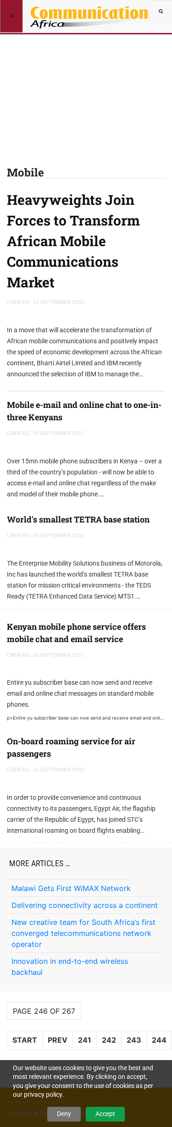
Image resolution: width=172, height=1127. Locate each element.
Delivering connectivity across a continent (84, 905)
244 (159, 1040)
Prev (57, 1040)
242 (109, 1040)
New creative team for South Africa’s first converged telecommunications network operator (83, 933)
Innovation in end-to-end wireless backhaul (69, 967)
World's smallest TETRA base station (78, 519)
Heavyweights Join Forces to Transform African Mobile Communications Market (73, 241)
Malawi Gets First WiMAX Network (71, 888)
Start (24, 1040)
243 (134, 1040)
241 (84, 1040)
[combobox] (160, 11)
